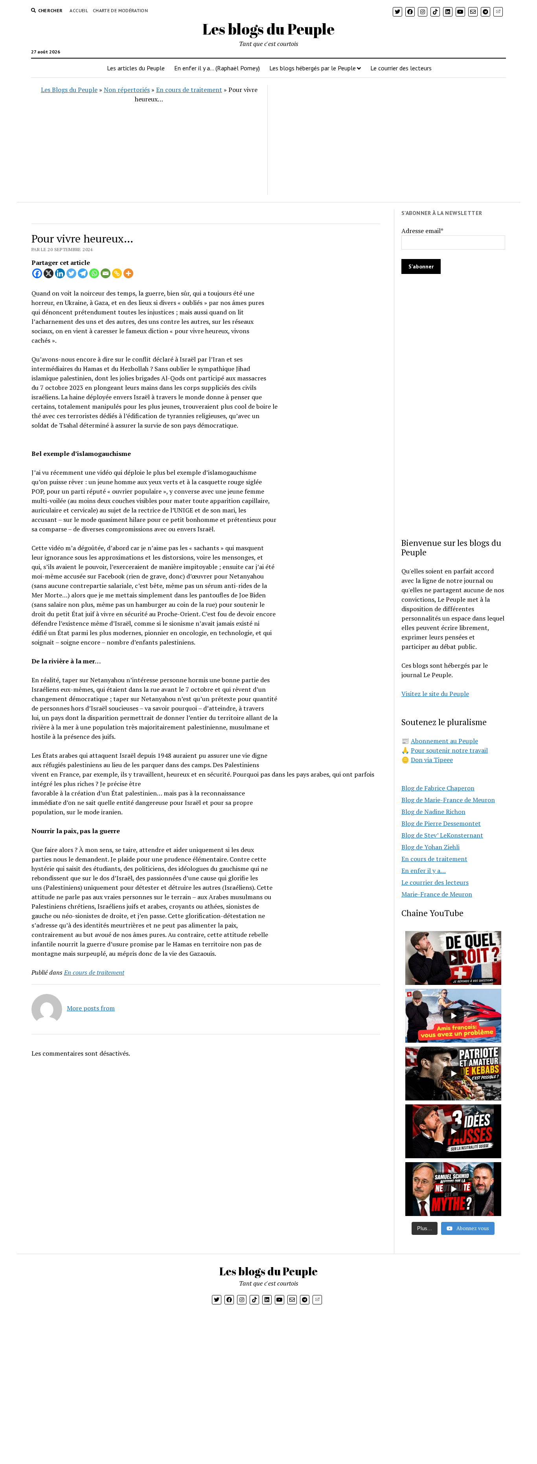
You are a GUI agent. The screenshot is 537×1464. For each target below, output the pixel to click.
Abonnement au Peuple (444, 741)
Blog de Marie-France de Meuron (448, 799)
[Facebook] (37, 273)
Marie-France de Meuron (436, 894)
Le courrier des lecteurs (401, 68)
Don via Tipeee (432, 759)
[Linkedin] (60, 273)
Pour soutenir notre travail (449, 750)
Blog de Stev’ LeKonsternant (442, 835)
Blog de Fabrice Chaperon (437, 788)
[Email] (105, 273)
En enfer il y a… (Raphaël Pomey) (217, 68)
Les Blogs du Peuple (69, 89)
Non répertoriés (127, 89)
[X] (48, 273)
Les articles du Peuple (136, 68)
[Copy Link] (117, 273)
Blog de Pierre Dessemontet (441, 823)
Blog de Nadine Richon (433, 811)
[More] (128, 273)
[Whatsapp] (94, 273)
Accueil (79, 10)
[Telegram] (83, 273)
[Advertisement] (386, 140)
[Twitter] (71, 273)
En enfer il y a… (423, 870)
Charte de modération (120, 10)
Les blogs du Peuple (268, 29)
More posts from (91, 1008)
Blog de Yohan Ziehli (430, 847)
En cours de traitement (189, 89)
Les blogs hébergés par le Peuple (312, 68)
